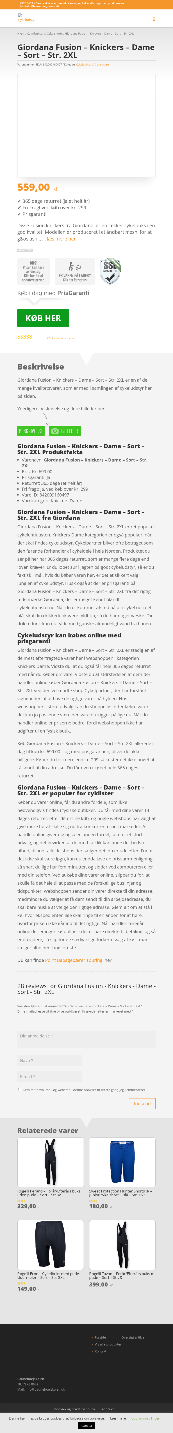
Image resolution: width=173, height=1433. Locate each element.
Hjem (21, 33)
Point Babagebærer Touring (73, 960)
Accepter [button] (86, 1426)
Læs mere (118, 1418)
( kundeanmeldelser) (61, 338)
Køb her (43, 318)
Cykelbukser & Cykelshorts (45, 33)
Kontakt (100, 1351)
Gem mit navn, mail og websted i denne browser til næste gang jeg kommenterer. (84, 1090)
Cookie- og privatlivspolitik (75, 1409)
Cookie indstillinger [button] (145, 1418)
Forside (100, 1337)
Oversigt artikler (133, 1337)
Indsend (142, 1103)
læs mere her (61, 239)
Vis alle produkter (108, 1344)
